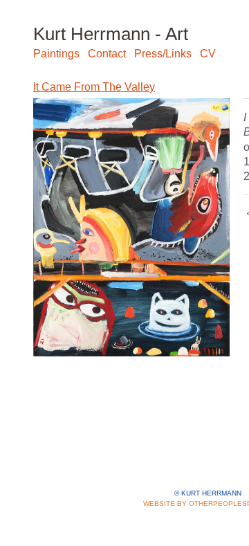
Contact (107, 54)
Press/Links (163, 54)
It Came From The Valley (94, 87)
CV (208, 54)
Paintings (56, 54)
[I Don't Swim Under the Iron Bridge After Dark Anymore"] (131, 227)
